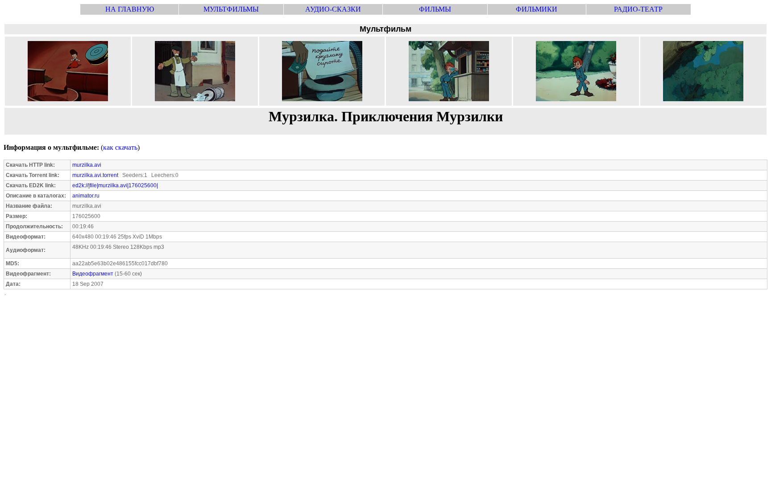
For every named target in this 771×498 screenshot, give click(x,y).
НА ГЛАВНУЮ (129, 9)
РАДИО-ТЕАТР (638, 9)
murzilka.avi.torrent (95, 175)
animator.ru (85, 196)
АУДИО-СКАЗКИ (333, 9)
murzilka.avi (86, 165)
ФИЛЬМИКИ (536, 9)
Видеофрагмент (92, 274)
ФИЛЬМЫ (435, 9)
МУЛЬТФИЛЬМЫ (231, 9)
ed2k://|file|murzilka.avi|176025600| (115, 185)
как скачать (120, 147)
